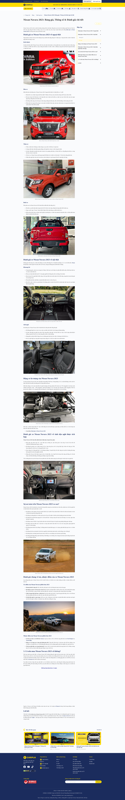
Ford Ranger (70, 638)
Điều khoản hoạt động (77, 765)
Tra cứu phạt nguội (95, 8)
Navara (42, 638)
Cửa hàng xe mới (59, 767)
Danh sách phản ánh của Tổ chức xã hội (78, 772)
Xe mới (51, 8)
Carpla (33, 717)
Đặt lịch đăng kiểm (84, 8)
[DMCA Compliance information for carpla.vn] (33, 771)
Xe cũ (44, 8)
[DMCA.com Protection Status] (26, 770)
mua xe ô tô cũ (66, 715)
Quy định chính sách (77, 763)
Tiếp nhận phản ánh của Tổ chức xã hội (78, 768)
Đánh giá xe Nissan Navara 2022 (38, 431)
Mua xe (58, 759)
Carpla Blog (91, 759)
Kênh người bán (87, 1)
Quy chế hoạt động (44, 1)
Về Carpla (75, 759)
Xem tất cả (99, 729)
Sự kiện (90, 761)
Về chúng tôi (36, 1)
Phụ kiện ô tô (74, 8)
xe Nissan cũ (57, 706)
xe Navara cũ (31, 659)
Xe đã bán (59, 8)
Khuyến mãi (91, 763)
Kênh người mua (97, 1)
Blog (33, 15)
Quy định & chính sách (27, 1)
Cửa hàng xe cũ (59, 765)
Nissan (73, 262)
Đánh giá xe (39, 15)
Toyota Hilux (29, 640)
